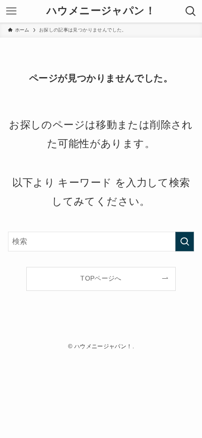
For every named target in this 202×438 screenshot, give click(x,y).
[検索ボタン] (190, 11)
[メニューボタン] (11, 11)
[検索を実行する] (184, 241)
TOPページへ (101, 278)
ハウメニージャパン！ (101, 11)
